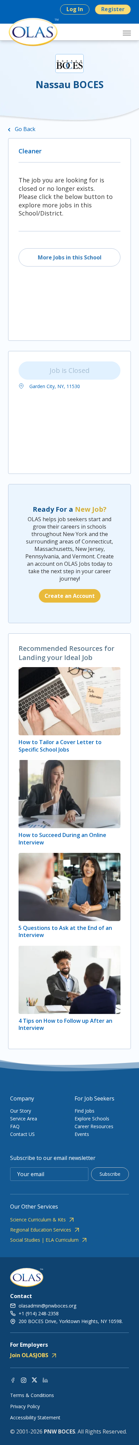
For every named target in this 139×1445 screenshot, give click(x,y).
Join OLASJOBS (29, 1355)
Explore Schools (92, 1118)
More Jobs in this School (70, 257)
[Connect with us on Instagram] (23, 1380)
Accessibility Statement (35, 1417)
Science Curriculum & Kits (38, 1220)
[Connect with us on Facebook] (13, 1380)
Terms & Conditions (32, 1395)
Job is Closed (69, 370)
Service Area (23, 1118)
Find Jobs (84, 1111)
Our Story (20, 1111)
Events (82, 1134)
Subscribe (110, 1174)
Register (112, 9)
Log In (74, 9)
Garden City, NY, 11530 (54, 386)
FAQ (15, 1126)
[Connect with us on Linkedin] (45, 1380)
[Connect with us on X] (34, 1380)
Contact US (22, 1134)
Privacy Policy (25, 1406)
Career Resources (94, 1126)
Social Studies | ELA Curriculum (44, 1240)
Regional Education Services (40, 1230)
